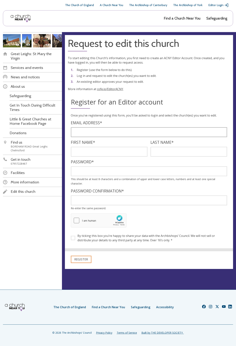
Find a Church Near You (182, 18)
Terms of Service (127, 332)
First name (83, 142)
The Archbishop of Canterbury (148, 5)
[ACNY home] (20, 18)
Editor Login (215, 5)
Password (82, 162)
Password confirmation (97, 191)
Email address (86, 123)
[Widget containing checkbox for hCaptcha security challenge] (98, 220)
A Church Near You (111, 5)
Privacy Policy (104, 332)
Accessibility (165, 307)
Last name (162, 142)
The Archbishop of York (187, 5)
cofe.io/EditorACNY (110, 89)
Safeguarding (216, 18)
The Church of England (79, 5)
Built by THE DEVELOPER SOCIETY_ (162, 332)
